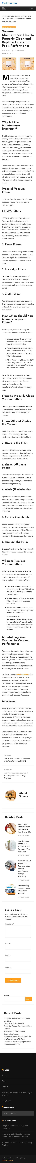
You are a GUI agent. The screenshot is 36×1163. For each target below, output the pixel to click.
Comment (9, 924)
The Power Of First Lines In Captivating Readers (17, 1143)
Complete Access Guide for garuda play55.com (15, 1127)
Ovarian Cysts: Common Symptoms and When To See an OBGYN (17, 759)
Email (8, 955)
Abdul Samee (9, 53)
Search (6, 995)
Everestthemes (7, 1160)
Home (4, 16)
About (4, 1075)
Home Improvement (8, 27)
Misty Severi (9, 3)
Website (8, 967)
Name (8, 943)
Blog (4, 1081)
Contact (5, 1087)
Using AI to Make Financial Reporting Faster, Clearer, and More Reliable (18, 1026)
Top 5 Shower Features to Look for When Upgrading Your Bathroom (24, 846)
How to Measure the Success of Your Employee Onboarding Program (16, 775)
